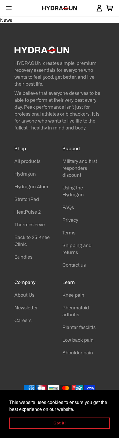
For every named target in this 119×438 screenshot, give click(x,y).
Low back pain (78, 340)
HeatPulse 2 (27, 212)
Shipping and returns (77, 248)
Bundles (23, 257)
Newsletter (26, 307)
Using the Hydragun (73, 191)
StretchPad (26, 199)
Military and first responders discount (79, 168)
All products (27, 161)
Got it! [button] (59, 423)
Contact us (74, 265)
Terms (68, 232)
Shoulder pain (77, 352)
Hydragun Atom (31, 186)
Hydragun (25, 173)
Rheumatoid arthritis (75, 310)
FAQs (68, 207)
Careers (22, 320)
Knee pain (73, 295)
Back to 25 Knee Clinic (32, 240)
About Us (24, 295)
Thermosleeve (29, 224)
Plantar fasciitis (79, 327)
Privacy (70, 220)
